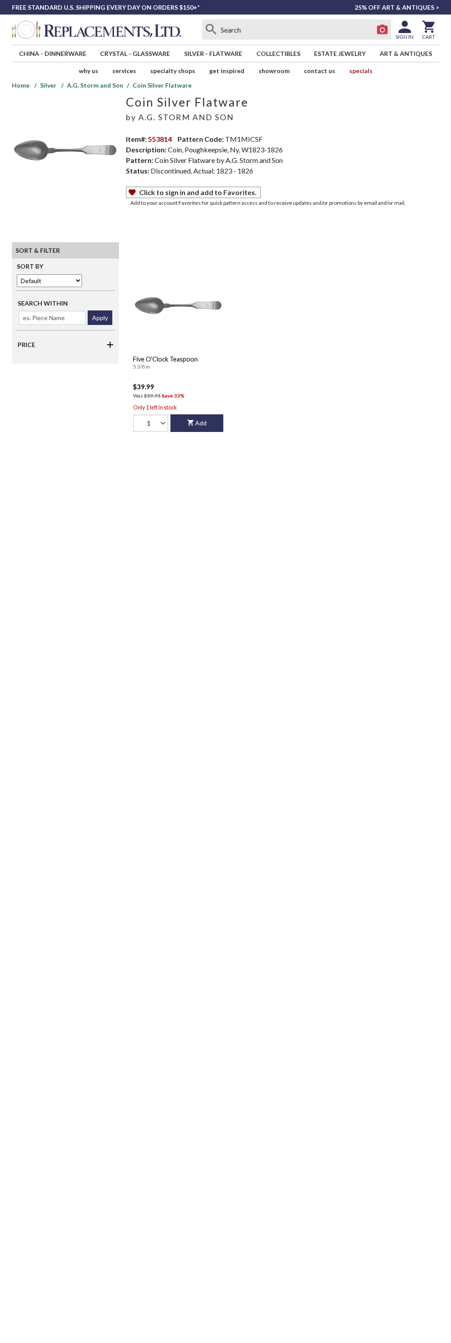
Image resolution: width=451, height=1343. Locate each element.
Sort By (30, 266)
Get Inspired (226, 70)
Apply (100, 317)
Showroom (274, 70)
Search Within (43, 303)
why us (88, 70)
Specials (361, 70)
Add (201, 423)
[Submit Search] (211, 29)
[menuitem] (52, 53)
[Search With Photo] (382, 29)
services (124, 70)
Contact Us (319, 70)
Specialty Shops (172, 70)
